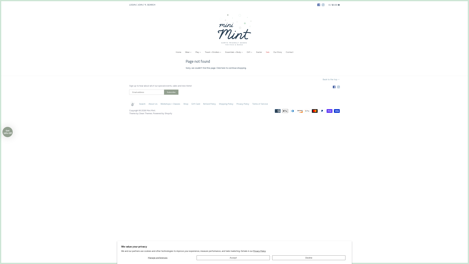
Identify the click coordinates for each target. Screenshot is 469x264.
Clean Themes (145, 113)
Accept (233, 258)
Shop (185, 104)
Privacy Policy (259, 251)
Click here (220, 68)
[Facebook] (318, 4)
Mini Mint (151, 110)
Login (132, 5)
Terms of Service (260, 104)
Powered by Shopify (162, 113)
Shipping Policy (226, 104)
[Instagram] (323, 4)
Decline (308, 258)
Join (140, 5)
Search (142, 104)
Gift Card (195, 104)
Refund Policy (209, 104)
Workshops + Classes (170, 104)
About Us (153, 104)
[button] (7, 132)
